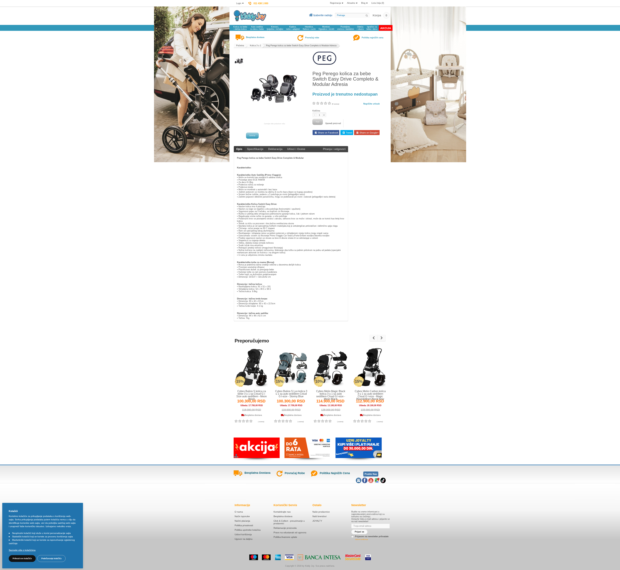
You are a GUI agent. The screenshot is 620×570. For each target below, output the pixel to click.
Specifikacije (255, 149)
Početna (240, 45)
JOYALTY (317, 521)
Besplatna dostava (283, 516)
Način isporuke (242, 516)
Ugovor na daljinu (244, 539)
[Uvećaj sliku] (244, 381)
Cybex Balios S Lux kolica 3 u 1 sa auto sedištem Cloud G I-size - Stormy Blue (291, 394)
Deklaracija (275, 149)
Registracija (335, 3)
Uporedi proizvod (333, 123)
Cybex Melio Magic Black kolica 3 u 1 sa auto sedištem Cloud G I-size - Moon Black (330, 395)
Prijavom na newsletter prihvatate (371, 536)
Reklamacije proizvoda (285, 528)
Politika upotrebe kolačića (248, 530)
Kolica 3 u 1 (255, 45)
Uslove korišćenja (361, 539)
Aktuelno (351, 3)
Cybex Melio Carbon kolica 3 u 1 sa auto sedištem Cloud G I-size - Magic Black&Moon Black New (370, 395)
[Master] (266, 557)
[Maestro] (253, 557)
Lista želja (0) (377, 3)
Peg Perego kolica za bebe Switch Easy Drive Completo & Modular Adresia (301, 45)
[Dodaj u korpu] (258, 381)
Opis (239, 149)
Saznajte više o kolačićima (22, 550)
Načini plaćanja (242, 521)
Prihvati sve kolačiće (22, 558)
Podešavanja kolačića (51, 558)
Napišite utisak (371, 103)
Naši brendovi (319, 516)
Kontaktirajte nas (282, 511)
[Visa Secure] (368, 557)
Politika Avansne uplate (285, 537)
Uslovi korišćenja (243, 534)
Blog (363, 3)
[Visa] (289, 557)
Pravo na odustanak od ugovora (290, 532)
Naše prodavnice (321, 511)
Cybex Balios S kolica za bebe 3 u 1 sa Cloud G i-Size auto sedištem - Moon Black (251, 395)
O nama (239, 511)
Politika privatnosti (244, 525)
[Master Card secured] (353, 557)
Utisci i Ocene (296, 149)
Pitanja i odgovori (334, 149)
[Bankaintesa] (319, 557)
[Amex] (277, 557)
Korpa (380, 15)
